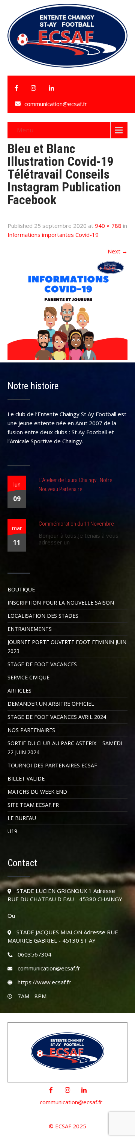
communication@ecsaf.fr (55, 104)
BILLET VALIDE (26, 778)
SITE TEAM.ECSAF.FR (33, 804)
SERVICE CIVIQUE (29, 677)
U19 (12, 831)
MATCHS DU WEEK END (37, 791)
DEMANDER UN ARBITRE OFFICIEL (51, 703)
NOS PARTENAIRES (31, 730)
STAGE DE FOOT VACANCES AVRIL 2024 (57, 716)
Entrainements (30, 628)
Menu (25, 130)
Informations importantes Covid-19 (53, 234)
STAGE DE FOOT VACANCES (42, 664)
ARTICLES (20, 690)
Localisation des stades (43, 615)
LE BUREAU (22, 818)
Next (118, 251)
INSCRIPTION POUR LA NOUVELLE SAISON (61, 602)
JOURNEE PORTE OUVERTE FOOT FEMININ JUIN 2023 (67, 646)
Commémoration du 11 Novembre (76, 523)
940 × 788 (108, 225)
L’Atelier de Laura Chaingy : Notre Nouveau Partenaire (75, 485)
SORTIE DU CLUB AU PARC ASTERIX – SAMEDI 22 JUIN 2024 (65, 748)
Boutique (21, 589)
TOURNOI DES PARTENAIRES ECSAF (52, 765)
